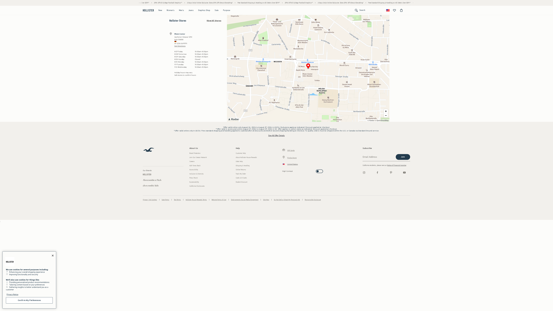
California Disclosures (197, 186)
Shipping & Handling (243, 166)
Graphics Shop (204, 10)
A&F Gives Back (194, 166)
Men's (181, 10)
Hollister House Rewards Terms (196, 200)
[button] (308, 66)
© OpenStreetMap (382, 120)
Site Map (266, 200)
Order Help (239, 161)
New (160, 10)
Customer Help (241, 153)
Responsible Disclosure (313, 200)
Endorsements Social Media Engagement (244, 200)
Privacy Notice (12, 294)
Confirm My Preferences (29, 300)
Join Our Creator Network (198, 157)
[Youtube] (404, 172)
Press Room (193, 178)
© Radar (371, 120)
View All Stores (214, 21)
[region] (29, 280)
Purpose (226, 10)
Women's (170, 10)
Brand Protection (194, 153)
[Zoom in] (386, 111)
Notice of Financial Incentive (396, 165)
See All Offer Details (276, 135)
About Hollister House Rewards (246, 157)
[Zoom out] (386, 115)
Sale (216, 10)
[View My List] (394, 10)
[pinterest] (391, 172)
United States (292, 164)
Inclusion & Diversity (196, 174)
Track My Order (241, 174)
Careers (192, 161)
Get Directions (179, 46)
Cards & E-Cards (241, 178)
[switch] (283, 170)
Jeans (191, 10)
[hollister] (148, 10)
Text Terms (177, 200)
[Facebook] (377, 172)
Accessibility (193, 170)
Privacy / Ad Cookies (150, 200)
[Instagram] (364, 172)
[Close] (53, 255)
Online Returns (241, 170)
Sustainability (194, 182)
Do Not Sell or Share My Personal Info (287, 200)
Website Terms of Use (219, 200)
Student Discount (241, 182)
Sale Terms (165, 200)
